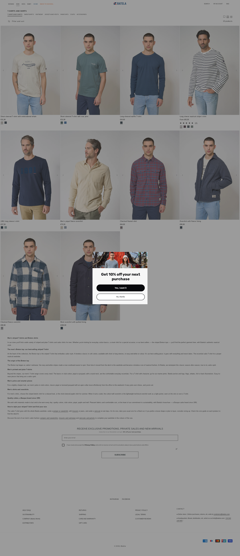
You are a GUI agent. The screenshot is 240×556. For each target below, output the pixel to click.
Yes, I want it (120, 288)
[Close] (145, 255)
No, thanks (120, 297)
